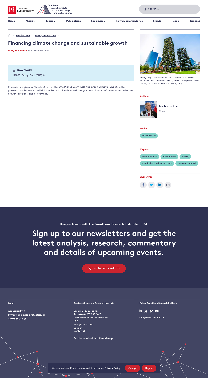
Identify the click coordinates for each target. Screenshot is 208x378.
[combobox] (169, 9)
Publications (73, 21)
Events (157, 21)
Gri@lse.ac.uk (90, 311)
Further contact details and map (93, 338)
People (176, 21)
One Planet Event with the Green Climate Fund (86, 87)
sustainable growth (187, 163)
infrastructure (169, 157)
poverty (185, 157)
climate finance (149, 157)
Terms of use (15, 319)
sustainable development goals (157, 163)
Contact (195, 21)
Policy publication (45, 36)
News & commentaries (129, 21)
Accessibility (15, 311)
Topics (49, 21)
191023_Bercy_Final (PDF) (27, 75)
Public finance (149, 136)
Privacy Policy (112, 368)
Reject (150, 369)
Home (11, 21)
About (29, 21)
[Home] (9, 36)
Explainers (97, 21)
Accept (134, 369)
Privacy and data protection (25, 315)
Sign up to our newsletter (104, 268)
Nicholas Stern (169, 106)
